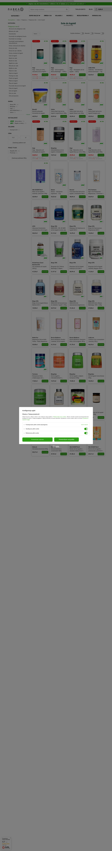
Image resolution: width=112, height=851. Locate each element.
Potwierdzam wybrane (37, 439)
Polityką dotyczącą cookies (59, 416)
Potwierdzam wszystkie (66, 439)
